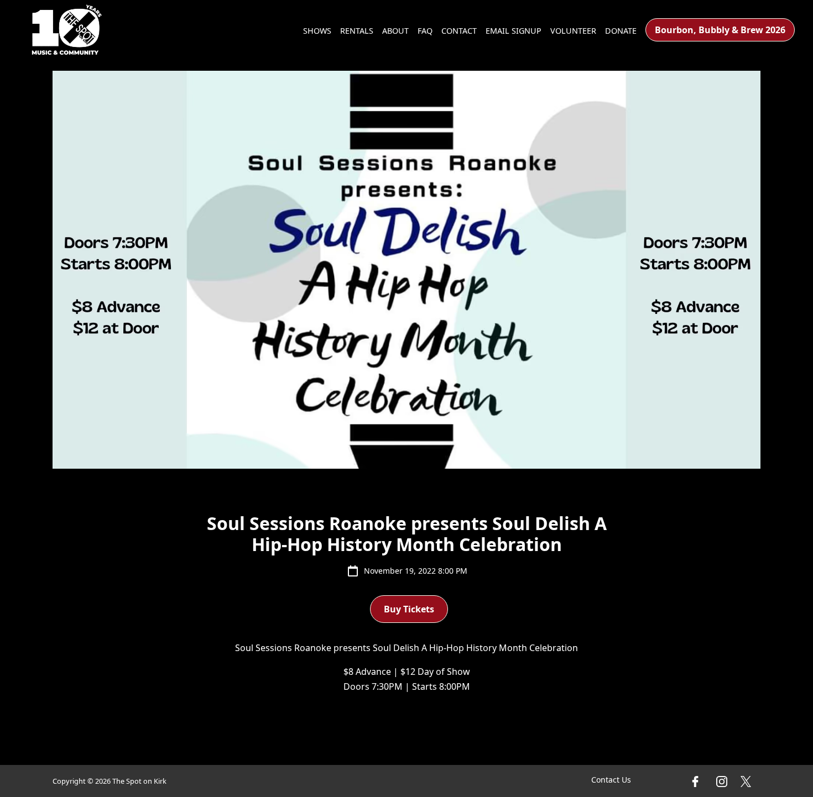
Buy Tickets (409, 609)
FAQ (425, 30)
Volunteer (573, 30)
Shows (317, 30)
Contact (459, 30)
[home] (67, 30)
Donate (621, 30)
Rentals (356, 30)
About (395, 30)
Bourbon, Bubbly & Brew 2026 (720, 30)
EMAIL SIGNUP (513, 30)
